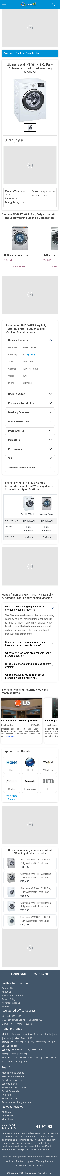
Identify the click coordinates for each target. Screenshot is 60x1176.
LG (26, 1041)
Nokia (16, 1038)
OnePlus (48, 1034)
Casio (30, 1057)
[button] (29, 100)
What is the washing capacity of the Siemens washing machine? (25, 608)
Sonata (53, 1057)
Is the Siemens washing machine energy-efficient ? (28, 665)
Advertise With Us (11, 1002)
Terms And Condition (13, 995)
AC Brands (7, 1094)
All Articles (7, 1119)
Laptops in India (10, 1083)
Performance (16, 449)
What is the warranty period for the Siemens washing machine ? (24, 676)
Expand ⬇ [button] (31, 354)
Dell (34, 1049)
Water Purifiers (37, 1165)
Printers (20, 1161)
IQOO (30, 1038)
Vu (55, 1041)
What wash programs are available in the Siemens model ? (28, 654)
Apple (39, 1034)
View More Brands (11, 797)
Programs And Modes (21, 403)
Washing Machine (45, 1161)
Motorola (8, 1038)
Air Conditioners (36, 1156)
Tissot (17, 1061)
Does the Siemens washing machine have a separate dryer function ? (25, 644)
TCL (49, 1041)
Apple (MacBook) (9, 1053)
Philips (14, 1046)
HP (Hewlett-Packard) (21, 1049)
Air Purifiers (22, 1165)
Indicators (14, 439)
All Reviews (7, 1115)
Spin (10, 458)
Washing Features (18, 412)
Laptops (30, 1161)
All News (6, 1111)
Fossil (38, 1057)
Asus (40, 1049)
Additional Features (19, 421)
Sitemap (6, 1006)
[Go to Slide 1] (30, 127)
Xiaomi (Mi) (41, 1041)
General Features (18, 340)
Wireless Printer (10, 1098)
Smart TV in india (11, 1091)
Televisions (51, 1156)
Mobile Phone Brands (13, 1072)
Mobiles (7, 1156)
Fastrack (22, 1057)
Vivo (55, 1034)
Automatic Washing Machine (17, 1102)
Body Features (16, 394)
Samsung (16, 1034)
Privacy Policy (9, 999)
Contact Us (7, 988)
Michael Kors (7, 1061)
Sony (32, 1041)
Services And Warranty (21, 467)
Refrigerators (19, 1156)
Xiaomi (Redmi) (28, 1034)
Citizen (25, 1061)
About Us (6, 991)
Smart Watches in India (14, 1087)
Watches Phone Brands (14, 1076)
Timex (45, 1057)
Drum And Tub (16, 430)
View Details (20, 266)
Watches (10, 1161)
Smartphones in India (13, 1080)
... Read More (9, 736)
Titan (14, 1057)
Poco (23, 1038)
